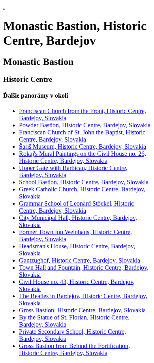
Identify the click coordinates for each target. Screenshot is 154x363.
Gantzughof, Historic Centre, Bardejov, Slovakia (79, 260)
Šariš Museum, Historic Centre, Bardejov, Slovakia (82, 146)
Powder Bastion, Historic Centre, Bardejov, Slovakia (84, 125)
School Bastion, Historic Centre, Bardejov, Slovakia (83, 182)
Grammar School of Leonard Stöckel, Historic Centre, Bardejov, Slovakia (76, 207)
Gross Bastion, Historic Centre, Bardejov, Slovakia (82, 310)
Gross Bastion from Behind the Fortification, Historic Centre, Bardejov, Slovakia (74, 349)
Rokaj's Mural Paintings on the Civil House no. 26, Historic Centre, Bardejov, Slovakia (82, 157)
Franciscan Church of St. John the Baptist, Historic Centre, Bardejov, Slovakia (82, 136)
